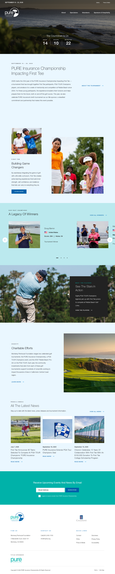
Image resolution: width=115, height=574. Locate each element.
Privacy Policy (96, 539)
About (63, 12)
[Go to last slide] (5, 239)
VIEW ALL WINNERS (97, 215)
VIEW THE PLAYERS (82, 310)
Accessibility (95, 543)
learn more (19, 191)
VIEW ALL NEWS (95, 411)
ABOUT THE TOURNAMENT (91, 85)
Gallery (98, 2)
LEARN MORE (16, 382)
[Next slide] (109, 239)
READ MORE (15, 462)
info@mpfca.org (45, 539)
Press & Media (106, 2)
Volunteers (86, 12)
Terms (95, 570)
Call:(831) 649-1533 (47, 535)
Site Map (101, 570)
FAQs (78, 539)
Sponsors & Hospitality (102, 12)
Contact (78, 535)
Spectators (74, 12)
